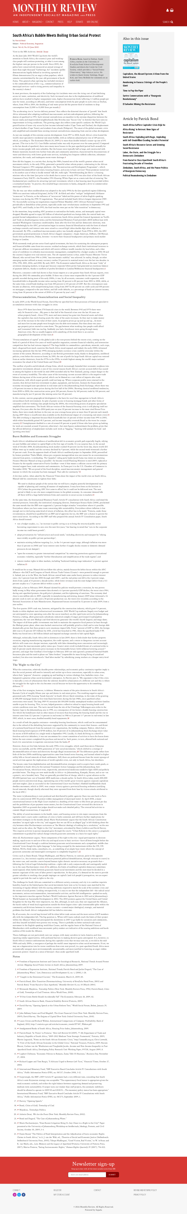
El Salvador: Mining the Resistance (139, 104)
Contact (50, 22)
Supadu (99, 1210)
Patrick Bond (20, 40)
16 (59, 583)
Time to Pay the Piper (133, 90)
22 (80, 851)
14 (93, 495)
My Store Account (62, 1194)
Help (69, 22)
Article (39, 51)
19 (69, 742)
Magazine (37, 22)
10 (60, 362)
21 (50, 810)
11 (108, 414)
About (25, 22)
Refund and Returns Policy (145, 1190)
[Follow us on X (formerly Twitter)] (19, 1195)
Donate (79, 22)
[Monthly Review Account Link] (167, 10)
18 (68, 718)
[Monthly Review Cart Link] (171, 10)
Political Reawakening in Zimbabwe (140, 175)
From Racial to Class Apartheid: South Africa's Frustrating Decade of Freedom (144, 162)
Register (57, 1190)
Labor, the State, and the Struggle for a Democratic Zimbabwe (142, 154)
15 (26, 564)
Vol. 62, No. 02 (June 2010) (28, 47)
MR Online (92, 22)
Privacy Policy (140, 1194)
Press (60, 22)
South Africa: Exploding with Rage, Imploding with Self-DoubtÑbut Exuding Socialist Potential (145, 138)
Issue (46, 51)
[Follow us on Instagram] (15, 1195)
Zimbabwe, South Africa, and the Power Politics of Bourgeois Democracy (145, 169)
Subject (15, 43)
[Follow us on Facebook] (23, 1195)
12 (21, 423)
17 (22, 686)
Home (16, 22)
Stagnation (39, 43)
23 (46, 867)
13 (80, 472)
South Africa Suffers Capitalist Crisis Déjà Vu (144, 124)
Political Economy (27, 43)
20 (78, 751)
